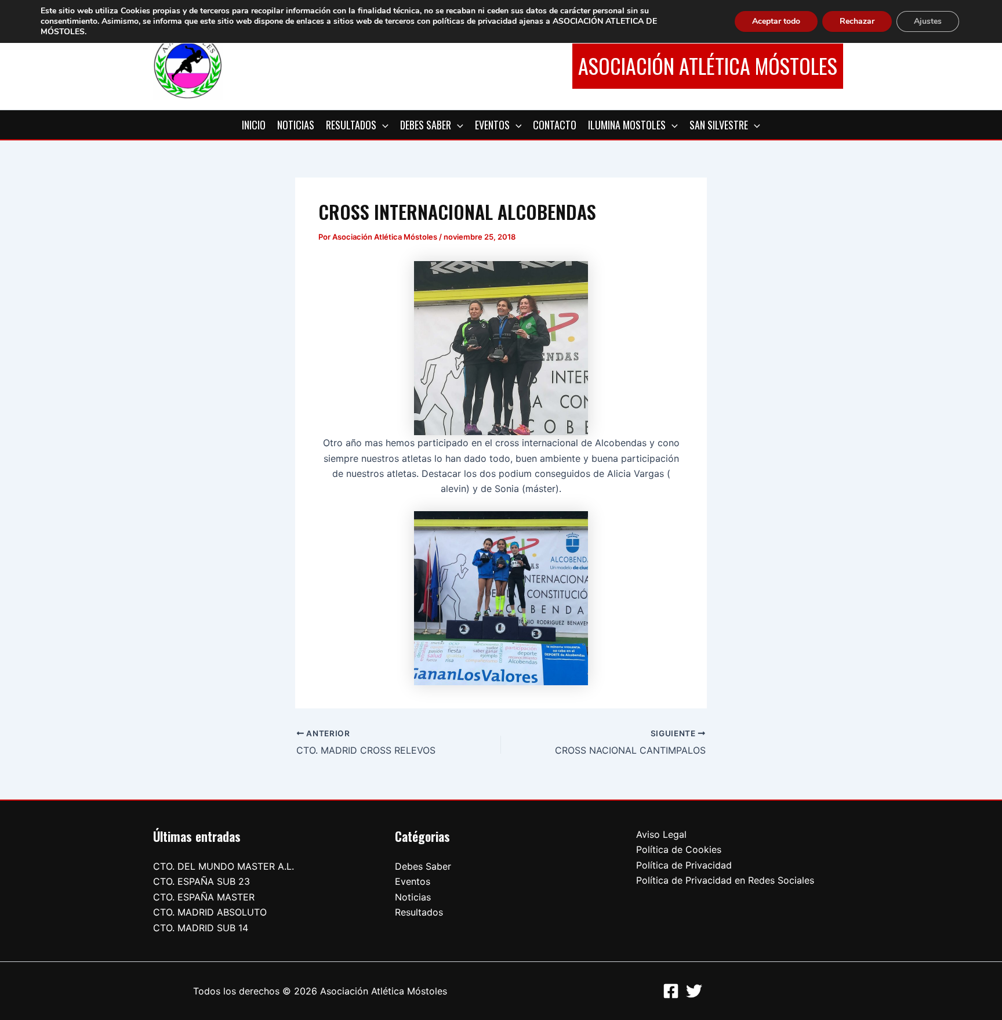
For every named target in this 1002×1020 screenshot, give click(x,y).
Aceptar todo (776, 21)
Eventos (412, 881)
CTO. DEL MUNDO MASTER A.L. (223, 866)
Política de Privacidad (684, 865)
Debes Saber (423, 866)
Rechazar (857, 21)
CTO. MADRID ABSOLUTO (210, 912)
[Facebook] (671, 991)
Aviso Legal (661, 834)
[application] (382, 124)
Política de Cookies (678, 849)
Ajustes (928, 21)
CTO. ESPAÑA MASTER (204, 897)
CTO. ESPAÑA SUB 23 (201, 881)
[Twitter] (694, 991)
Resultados (419, 912)
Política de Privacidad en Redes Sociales (725, 880)
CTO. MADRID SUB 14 (200, 928)
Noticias (413, 897)
